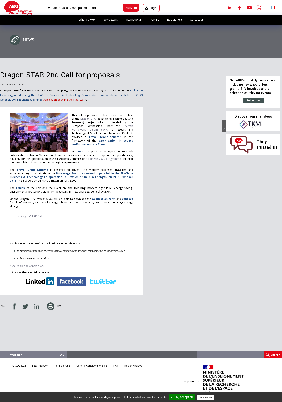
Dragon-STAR (88, 118)
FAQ (115, 365)
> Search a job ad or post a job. (27, 266)
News (28, 39)
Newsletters (110, 19)
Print (58, 306)
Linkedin (229, 7)
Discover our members (253, 116)
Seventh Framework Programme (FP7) (102, 127)
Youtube (249, 7)
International (133, 19)
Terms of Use (62, 365)
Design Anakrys (133, 365)
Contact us (197, 19)
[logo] (18, 8)
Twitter (259, 7)
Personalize (205, 397)
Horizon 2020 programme (104, 159)
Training (154, 19)
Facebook (239, 7)
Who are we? (87, 19)
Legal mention (40, 365)
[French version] (273, 7)
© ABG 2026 (19, 365)
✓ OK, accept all (182, 397)
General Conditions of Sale (91, 365)
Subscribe (253, 100)
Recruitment (174, 19)
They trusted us (267, 144)
